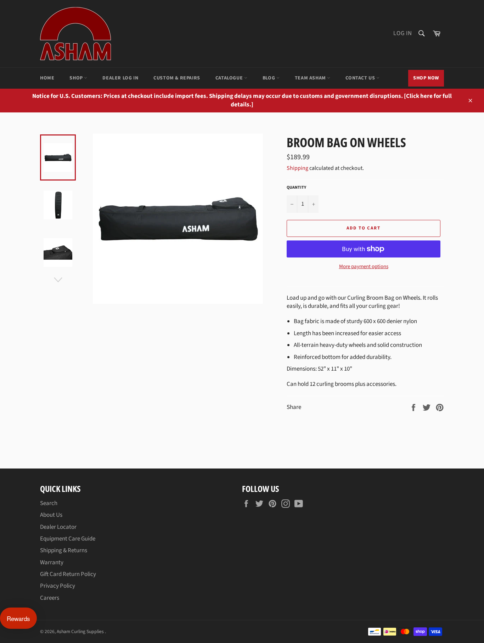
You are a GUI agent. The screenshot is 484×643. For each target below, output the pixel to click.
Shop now (426, 78)
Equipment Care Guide (67, 538)
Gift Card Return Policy (68, 574)
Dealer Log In (120, 78)
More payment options (363, 266)
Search (48, 503)
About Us (51, 515)
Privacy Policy (57, 586)
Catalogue (229, 78)
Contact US (360, 78)
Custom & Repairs (176, 78)
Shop (76, 78)
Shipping (297, 168)
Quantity (296, 187)
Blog (269, 78)
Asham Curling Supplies (81, 631)
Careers (49, 598)
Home (47, 78)
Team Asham (311, 78)
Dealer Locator (58, 527)
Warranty (51, 562)
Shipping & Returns (63, 550)
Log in (402, 33)
